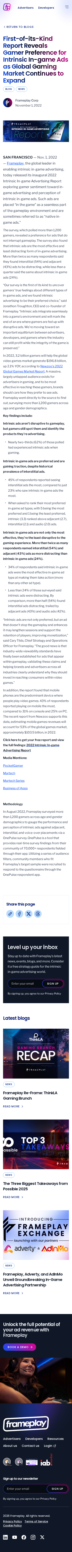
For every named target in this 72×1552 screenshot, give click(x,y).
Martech (9, 773)
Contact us (30, 1446)
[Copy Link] (10, 914)
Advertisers (26, 8)
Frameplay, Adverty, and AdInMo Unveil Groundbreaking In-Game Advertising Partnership (33, 1279)
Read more (11, 1106)
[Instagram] (33, 1537)
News (21, 89)
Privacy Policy (53, 993)
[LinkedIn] (5, 1537)
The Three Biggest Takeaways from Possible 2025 (35, 1186)
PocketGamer (13, 765)
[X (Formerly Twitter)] (28, 914)
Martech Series (14, 781)
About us (10, 1446)
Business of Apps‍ (15, 788)
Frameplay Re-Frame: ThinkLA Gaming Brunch (30, 1095)
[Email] (38, 914)
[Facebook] (19, 914)
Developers (46, 8)
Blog (8, 89)
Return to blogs (20, 27)
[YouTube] (14, 1537)
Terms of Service (36, 1521)
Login (48, 1446)
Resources (55, 1439)
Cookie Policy (12, 1525)
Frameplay (15, 163)
